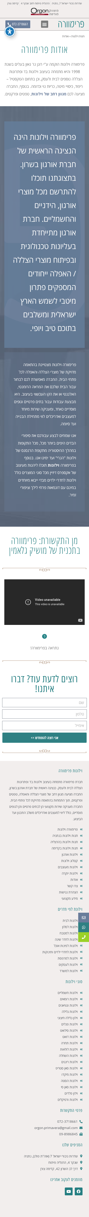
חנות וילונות (78, 36)
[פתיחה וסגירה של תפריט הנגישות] (10, 31)
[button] (44, 24)
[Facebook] (79, 1191)
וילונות (53, 465)
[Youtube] (69, 1191)
